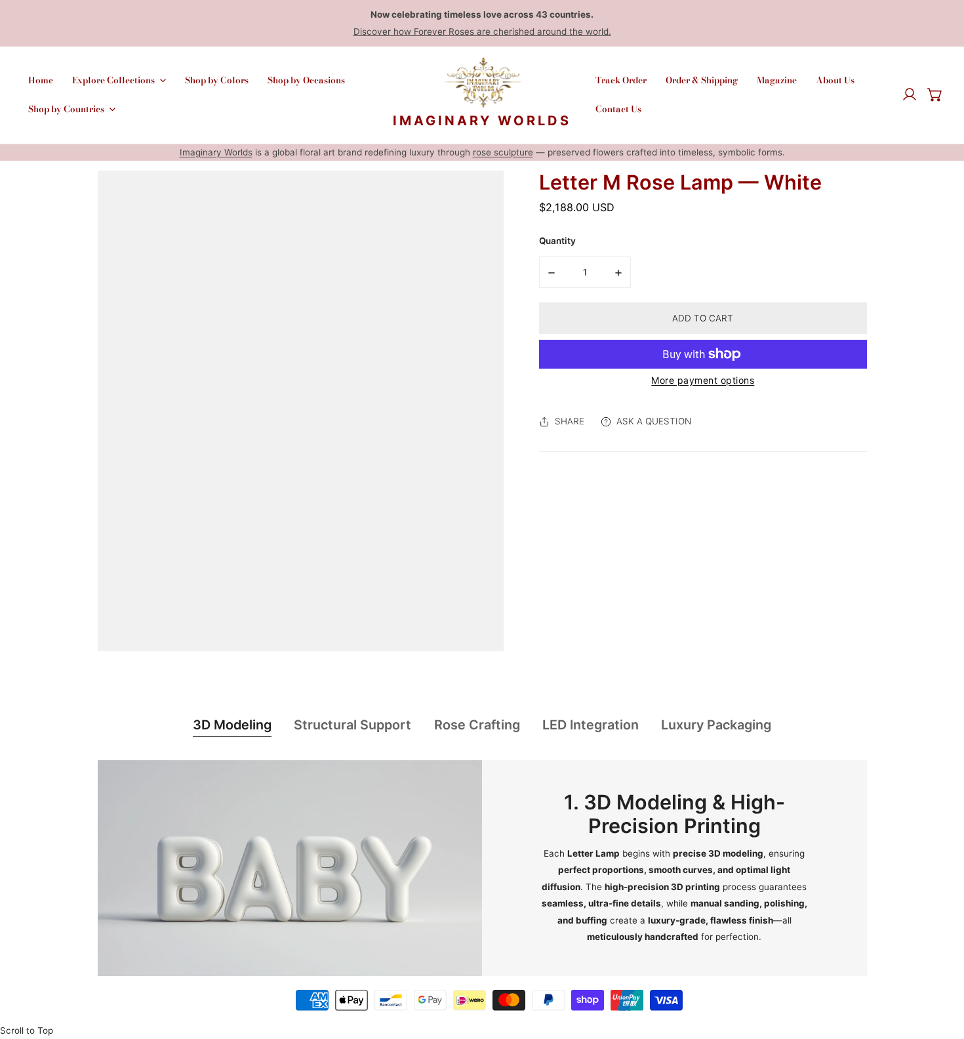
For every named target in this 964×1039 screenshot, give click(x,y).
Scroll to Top (26, 1030)
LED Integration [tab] (590, 725)
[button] (935, 95)
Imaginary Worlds (216, 152)
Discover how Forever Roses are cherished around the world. (482, 31)
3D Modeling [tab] (232, 725)
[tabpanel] (482, 868)
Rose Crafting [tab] (477, 725)
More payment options (702, 380)
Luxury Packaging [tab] (716, 725)
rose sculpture (503, 152)
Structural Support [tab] (352, 725)
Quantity (557, 240)
